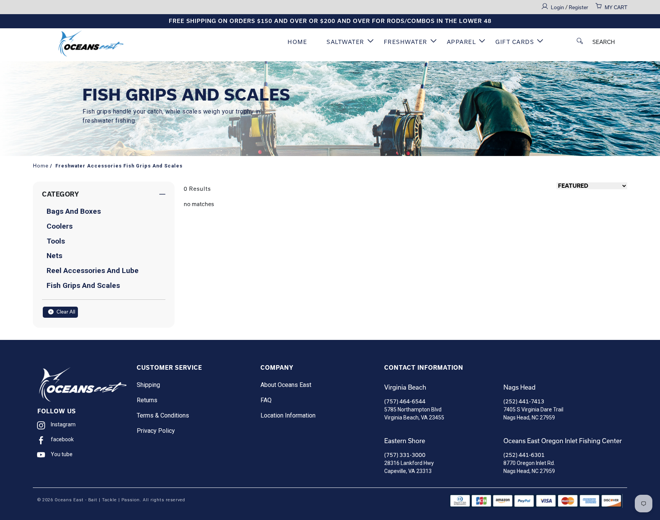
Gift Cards (514, 42)
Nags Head (519, 387)
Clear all (65, 311)
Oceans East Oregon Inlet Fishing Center (562, 440)
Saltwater (345, 42)
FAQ (266, 400)
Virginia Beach (405, 387)
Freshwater (405, 42)
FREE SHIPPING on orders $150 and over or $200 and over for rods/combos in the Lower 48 (330, 21)
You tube (62, 454)
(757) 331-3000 (404, 455)
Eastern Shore (404, 440)
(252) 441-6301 (524, 455)
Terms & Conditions (163, 415)
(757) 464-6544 (404, 401)
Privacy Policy (156, 430)
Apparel (461, 42)
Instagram (63, 424)
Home (297, 42)
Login (558, 7)
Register (578, 7)
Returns (147, 400)
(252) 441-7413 (523, 401)
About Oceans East (285, 384)
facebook (62, 439)
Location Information (287, 415)
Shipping (148, 384)
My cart (616, 7)
